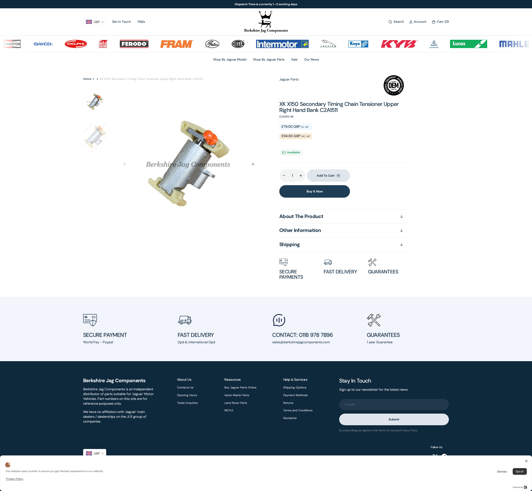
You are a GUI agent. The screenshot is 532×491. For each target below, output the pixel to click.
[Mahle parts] (505, 44)
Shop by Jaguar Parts (269, 59)
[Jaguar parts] (319, 44)
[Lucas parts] (459, 44)
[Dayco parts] (33, 44)
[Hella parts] (229, 44)
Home (87, 79)
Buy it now (315, 191)
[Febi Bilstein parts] (94, 44)
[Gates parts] (203, 44)
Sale (294, 59)
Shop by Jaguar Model (229, 59)
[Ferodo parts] (125, 44)
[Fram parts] (168, 44)
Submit (394, 419)
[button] (417, 22)
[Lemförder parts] (425, 44)
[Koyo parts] (349, 44)
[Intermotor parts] (273, 44)
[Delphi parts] (67, 44)
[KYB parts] (390, 44)
